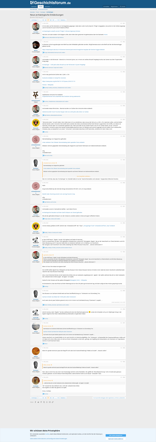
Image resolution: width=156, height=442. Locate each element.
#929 (124, 159)
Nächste (63, 20)
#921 (124, 23)
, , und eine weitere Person (58, 247)
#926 (124, 105)
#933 (124, 236)
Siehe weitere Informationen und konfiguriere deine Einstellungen (48, 438)
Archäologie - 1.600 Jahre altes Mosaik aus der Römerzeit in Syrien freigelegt (63, 64)
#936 (124, 309)
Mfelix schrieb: (46, 365)
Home (105, 34)
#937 (124, 323)
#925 (124, 92)
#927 (124, 119)
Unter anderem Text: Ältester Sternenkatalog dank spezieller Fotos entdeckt (63, 142)
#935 (124, 290)
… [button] (40, 20)
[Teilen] (121, 23)
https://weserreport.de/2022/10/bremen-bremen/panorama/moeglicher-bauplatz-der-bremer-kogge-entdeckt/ (73, 49)
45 (43, 20)
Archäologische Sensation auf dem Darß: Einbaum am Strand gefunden (62, 212)
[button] (51, 6)
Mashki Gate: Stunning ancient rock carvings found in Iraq (58, 194)
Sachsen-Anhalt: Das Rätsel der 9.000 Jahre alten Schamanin (59, 297)
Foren (40, 6)
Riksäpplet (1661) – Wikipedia (78, 280)
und (48, 155)
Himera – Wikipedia (47, 85)
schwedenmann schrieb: (49, 163)
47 (48, 20)
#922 (124, 41)
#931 (124, 206)
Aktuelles (47, 6)
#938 (124, 348)
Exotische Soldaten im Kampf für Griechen (54, 78)
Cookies (47, 434)
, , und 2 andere (55, 52)
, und (54, 37)
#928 (124, 136)
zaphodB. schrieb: (47, 255)
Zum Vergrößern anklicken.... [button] (84, 176)
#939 (124, 361)
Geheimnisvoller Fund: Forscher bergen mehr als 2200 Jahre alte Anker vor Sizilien (65, 112)
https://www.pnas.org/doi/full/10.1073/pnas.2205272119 (58, 81)
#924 (124, 71)
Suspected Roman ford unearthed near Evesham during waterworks (61, 96)
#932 (124, 223)
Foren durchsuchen (43, 9)
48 (50, 20)
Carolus (33, 17)
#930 (124, 182)
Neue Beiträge (33, 9)
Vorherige (34, 20)
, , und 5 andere (53, 232)
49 (53, 20)
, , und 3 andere (52, 218)
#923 (124, 56)
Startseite (33, 6)
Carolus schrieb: (47, 380)
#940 (124, 377)
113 (58, 20)
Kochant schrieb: (47, 326)
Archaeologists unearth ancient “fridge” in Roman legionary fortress (61, 31)
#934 (124, 251)
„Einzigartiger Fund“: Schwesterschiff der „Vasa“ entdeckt (99, 225)
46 (45, 20)
